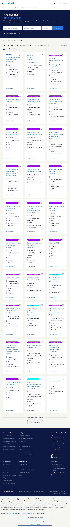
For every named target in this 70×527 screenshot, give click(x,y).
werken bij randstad (25, 491)
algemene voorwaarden (26, 438)
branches (22, 444)
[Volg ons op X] (61, 472)
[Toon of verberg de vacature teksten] (65, 41)
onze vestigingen (24, 472)
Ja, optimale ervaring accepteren (35, 517)
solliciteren (6, 472)
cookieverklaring (27, 513)
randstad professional (9, 441)
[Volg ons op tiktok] (52, 474)
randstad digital (8, 444)
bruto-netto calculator (9, 483)
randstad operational (9, 438)
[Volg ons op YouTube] (58, 472)
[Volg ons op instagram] (64, 472)
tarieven (21, 449)
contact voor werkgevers (26, 469)
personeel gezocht (24, 452)
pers (20, 475)
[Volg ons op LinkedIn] (52, 472)
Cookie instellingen (35, 524)
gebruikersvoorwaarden (40, 491)
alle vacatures (7, 435)
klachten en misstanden (26, 478)
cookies (63, 491)
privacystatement (54, 491)
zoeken (58, 28)
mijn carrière (24, 7)
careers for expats (8, 449)
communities (7, 467)
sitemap (64, 493)
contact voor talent (24, 467)
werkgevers (16, 7)
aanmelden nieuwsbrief (26, 454)
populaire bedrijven (9, 446)
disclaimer (57, 493)
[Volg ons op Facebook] (55, 472)
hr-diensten (22, 441)
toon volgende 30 (35, 422)
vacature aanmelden (25, 435)
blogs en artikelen (8, 478)
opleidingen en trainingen (11, 469)
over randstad (33, 7)
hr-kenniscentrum (24, 446)
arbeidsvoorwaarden (9, 475)
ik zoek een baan (6, 7)
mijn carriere (7, 461)
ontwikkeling (7, 464)
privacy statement (12, 513)
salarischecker (7, 480)
